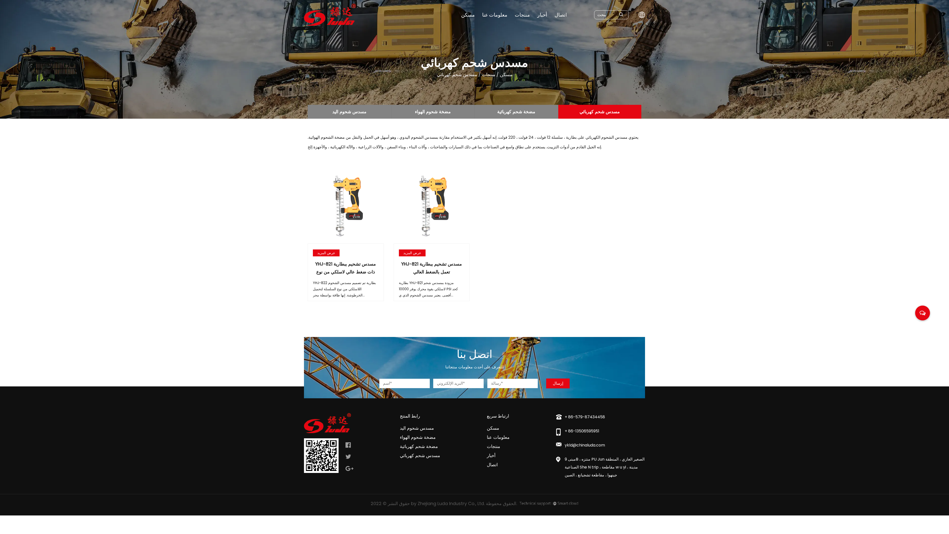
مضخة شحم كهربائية (516, 112)
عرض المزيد (326, 252)
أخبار (542, 14)
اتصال (561, 14)
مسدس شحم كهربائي (600, 112)
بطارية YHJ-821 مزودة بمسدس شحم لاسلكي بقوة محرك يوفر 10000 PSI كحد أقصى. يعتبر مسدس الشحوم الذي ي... (428, 289)
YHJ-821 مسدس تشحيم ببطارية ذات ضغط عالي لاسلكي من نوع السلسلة (345, 272)
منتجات (522, 14)
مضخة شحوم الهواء (433, 112)
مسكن (468, 14)
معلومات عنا (494, 14)
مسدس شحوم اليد (349, 112)
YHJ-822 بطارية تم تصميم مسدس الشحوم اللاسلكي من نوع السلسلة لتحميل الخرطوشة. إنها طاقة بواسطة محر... (344, 289)
